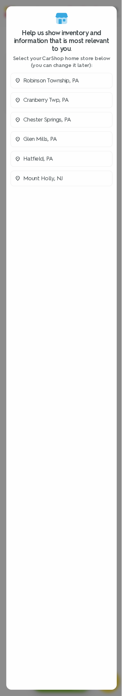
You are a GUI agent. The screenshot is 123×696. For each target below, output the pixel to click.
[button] (61, 81)
